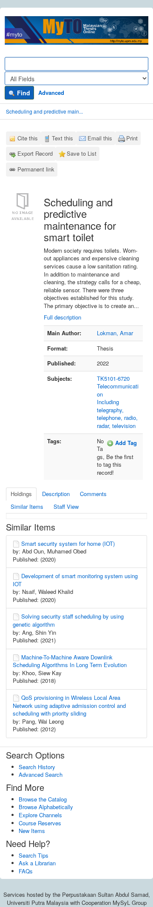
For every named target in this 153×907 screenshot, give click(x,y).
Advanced (51, 92)
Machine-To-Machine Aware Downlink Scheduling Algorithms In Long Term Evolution (70, 661)
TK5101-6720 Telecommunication (118, 386)
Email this (100, 138)
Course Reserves (40, 823)
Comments (93, 494)
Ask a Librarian (37, 863)
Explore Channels (40, 815)
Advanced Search (40, 774)
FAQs (26, 871)
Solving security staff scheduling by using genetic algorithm (68, 620)
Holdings (21, 494)
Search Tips (33, 855)
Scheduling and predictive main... (44, 111)
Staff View (66, 506)
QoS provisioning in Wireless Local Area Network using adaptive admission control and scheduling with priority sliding (69, 705)
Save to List (81, 153)
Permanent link (35, 169)
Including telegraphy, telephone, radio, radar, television (117, 414)
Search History (37, 767)
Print (132, 138)
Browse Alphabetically (46, 807)
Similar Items (27, 506)
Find (22, 92)
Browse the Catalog (43, 799)
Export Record (35, 153)
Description (56, 494)
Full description (62, 317)
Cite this (27, 138)
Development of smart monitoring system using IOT (75, 580)
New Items (32, 831)
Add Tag (125, 443)
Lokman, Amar (115, 333)
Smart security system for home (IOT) (68, 543)
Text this (62, 138)
